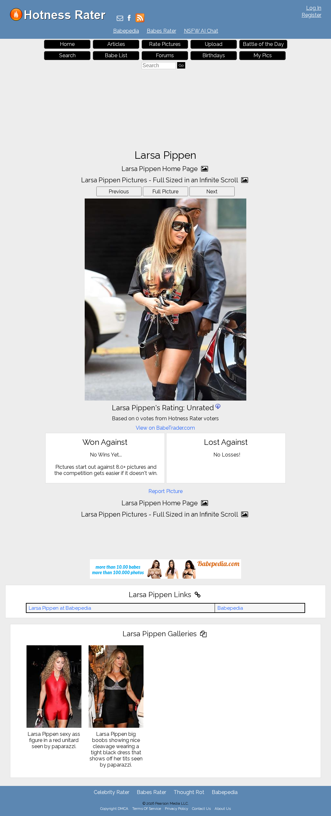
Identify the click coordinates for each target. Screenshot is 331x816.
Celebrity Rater (111, 792)
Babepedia (126, 31)
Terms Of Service (146, 808)
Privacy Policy (176, 808)
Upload (213, 44)
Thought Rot (189, 792)
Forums (165, 55)
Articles (116, 44)
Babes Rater (161, 31)
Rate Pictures (165, 44)
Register (311, 15)
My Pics (262, 55)
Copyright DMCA (114, 808)
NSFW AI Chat (201, 31)
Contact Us (201, 808)
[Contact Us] (120, 19)
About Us (223, 808)
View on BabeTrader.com (165, 428)
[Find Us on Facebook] (129, 19)
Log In (313, 8)
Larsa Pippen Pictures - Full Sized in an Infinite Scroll (160, 180)
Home (67, 44)
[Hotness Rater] (60, 19)
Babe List (116, 55)
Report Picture (165, 491)
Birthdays (213, 55)
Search (67, 55)
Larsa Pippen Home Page (160, 169)
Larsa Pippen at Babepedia (60, 608)
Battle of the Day (263, 44)
